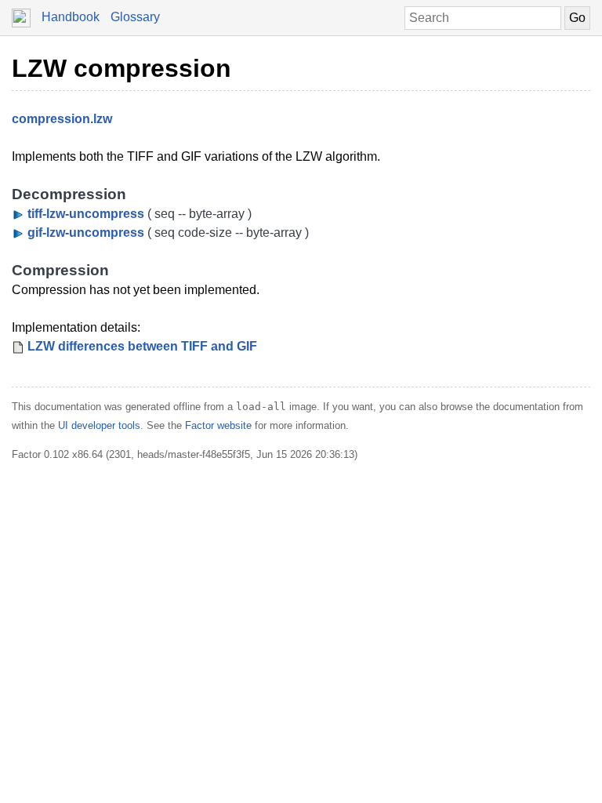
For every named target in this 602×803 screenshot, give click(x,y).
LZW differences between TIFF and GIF (142, 346)
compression (51, 118)
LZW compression (121, 68)
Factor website (218, 425)
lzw (102, 118)
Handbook (71, 17)
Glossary (135, 17)
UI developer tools (99, 425)
